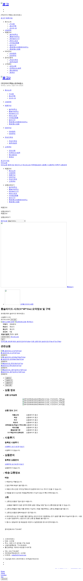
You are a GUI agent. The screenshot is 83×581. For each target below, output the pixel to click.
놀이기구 (12, 120)
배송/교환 (8, 385)
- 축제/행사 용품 (14, 49)
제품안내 (12, 175)
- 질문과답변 (13, 62)
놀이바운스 (13, 109)
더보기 (21, 446)
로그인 (3, 18)
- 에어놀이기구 (14, 39)
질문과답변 (13, 143)
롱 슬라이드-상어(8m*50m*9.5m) (12, 359)
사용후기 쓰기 (12, 446)
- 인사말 (12, 24)
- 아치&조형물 (14, 43)
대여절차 (12, 131)
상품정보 (8, 378)
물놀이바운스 (14, 111)
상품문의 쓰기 (12, 464)
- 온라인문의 (13, 60)
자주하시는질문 (14, 153)
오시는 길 (12, 98)
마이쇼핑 (4, 163)
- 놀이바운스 (13, 34)
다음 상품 (46, 341)
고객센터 (12, 181)
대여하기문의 (6, 337)
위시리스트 (27, 165)
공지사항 (12, 150)
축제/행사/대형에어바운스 (18, 122)
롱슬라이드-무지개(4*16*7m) (11, 365)
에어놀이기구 (14, 113)
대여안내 (12, 177)
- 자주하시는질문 (15, 68)
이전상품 (16, 341)
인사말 (11, 94)
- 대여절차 (12, 53)
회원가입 (9, 18)
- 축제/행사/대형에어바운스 (18, 47)
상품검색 (63, 165)
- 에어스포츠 (13, 41)
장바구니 (18, 165)
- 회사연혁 (12, 26)
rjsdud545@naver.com (19, 555)
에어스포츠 (13, 115)
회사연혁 (12, 96)
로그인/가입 (5, 161)
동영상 (11, 157)
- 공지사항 (12, 66)
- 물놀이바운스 (14, 36)
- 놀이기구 (12, 45)
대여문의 (12, 133)
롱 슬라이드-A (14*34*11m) (10, 353)
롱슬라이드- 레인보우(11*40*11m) (13, 372)
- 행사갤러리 (13, 70)
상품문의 (51, 165)
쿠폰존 (57, 165)
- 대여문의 (12, 55)
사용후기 (44, 165)
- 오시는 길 (13, 28)
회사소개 (12, 171)
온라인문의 (13, 141)
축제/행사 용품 (14, 124)
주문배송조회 (36, 165)
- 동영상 (12, 72)
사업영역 (8, 30)
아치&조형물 (13, 118)
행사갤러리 (13, 155)
